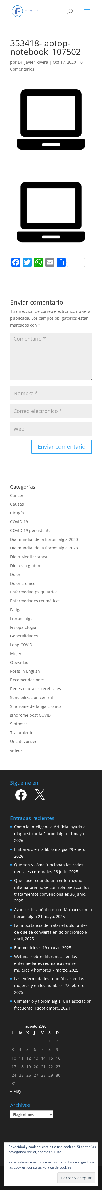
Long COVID (21, 644)
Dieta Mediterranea (28, 556)
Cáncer (17, 495)
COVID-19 (19, 521)
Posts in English (25, 671)
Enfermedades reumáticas (35, 600)
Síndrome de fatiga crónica (35, 706)
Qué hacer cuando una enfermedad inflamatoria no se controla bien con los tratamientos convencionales (51, 887)
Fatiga (16, 609)
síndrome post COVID (30, 715)
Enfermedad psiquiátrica (34, 592)
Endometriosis (27, 947)
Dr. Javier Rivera (33, 62)
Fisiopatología (23, 627)
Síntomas (19, 723)
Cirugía (17, 513)
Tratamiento (21, 732)
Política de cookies (56, 1167)
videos (16, 750)
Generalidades (24, 636)
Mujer (16, 653)
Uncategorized (24, 741)
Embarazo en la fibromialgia (40, 849)
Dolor (15, 574)
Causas (17, 504)
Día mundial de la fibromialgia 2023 (44, 548)
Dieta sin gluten (25, 565)
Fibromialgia (22, 618)
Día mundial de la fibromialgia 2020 (44, 539)
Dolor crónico (22, 583)
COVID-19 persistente (30, 530)
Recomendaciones (27, 679)
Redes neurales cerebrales (35, 688)
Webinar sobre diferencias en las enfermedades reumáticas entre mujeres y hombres (45, 963)
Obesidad (19, 662)
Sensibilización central (31, 697)
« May (15, 1091)
